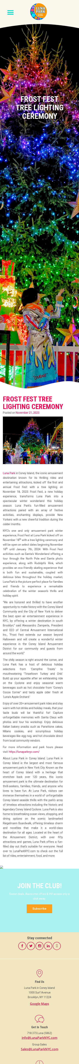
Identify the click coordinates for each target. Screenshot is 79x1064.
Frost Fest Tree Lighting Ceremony (33, 403)
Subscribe (39, 908)
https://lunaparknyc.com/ (24, 751)
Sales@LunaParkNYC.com (39, 1049)
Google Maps (39, 1004)
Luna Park (9, 473)
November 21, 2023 (27, 412)
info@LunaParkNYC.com (39, 1038)
